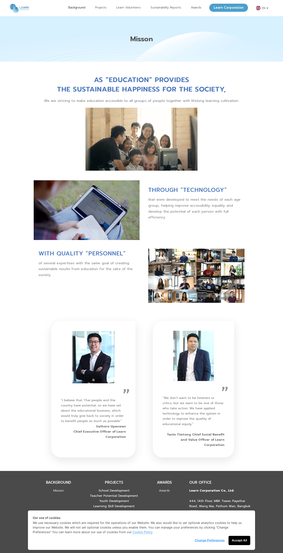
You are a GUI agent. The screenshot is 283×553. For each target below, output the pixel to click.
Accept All (239, 540)
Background (76, 7)
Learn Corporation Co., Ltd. (211, 490)
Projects (100, 7)
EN (263, 8)
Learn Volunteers (128, 7)
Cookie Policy (142, 532)
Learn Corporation (229, 7)
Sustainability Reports (166, 7)
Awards (196, 7)
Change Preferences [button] (210, 540)
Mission (58, 490)
